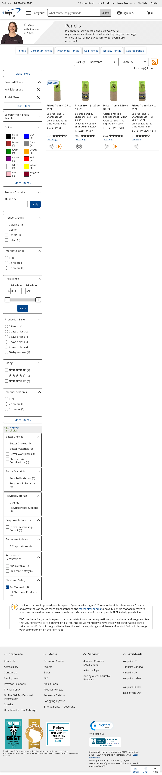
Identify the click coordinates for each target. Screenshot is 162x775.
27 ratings (52, 140)
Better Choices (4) (20, 443)
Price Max (31, 285)
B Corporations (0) (21, 546)
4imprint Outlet (132, 687)
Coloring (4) (16, 224)
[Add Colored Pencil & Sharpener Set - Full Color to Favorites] (79, 146)
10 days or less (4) (19, 352)
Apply (35, 204)
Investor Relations (15, 684)
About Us (9, 661)
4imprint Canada (133, 667)
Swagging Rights (54, 701)
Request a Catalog (54, 695)
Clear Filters (23, 106)
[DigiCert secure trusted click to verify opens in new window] (102, 726)
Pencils (22, 50)
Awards (48, 667)
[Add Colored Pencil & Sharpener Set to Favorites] (50, 146)
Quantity (10, 199)
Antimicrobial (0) (19, 565)
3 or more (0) (16, 268)
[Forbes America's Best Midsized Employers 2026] (58, 734)
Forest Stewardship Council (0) (21, 528)
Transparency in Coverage (60, 707)
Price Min (16, 285)
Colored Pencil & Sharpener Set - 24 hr (115, 115)
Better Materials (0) (21, 448)
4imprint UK (130, 672)
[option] (13, 136)
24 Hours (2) (16, 326)
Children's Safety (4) (21, 571)
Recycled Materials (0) (22, 478)
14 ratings (81, 140)
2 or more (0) (16, 404)
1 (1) (11, 257)
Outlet (155, 3)
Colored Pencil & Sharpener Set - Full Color (86, 116)
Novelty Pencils (112, 50)
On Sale (142, 3)
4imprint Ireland (132, 678)
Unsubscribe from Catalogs (20, 710)
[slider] (7, 299)
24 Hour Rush (86, 3)
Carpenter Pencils (41, 50)
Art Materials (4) (19, 587)
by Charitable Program (97, 677)
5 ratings (137, 140)
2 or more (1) (16, 262)
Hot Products (106, 3)
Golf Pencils (91, 50)
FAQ (46, 678)
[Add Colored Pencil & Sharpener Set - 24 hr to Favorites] (107, 146)
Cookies (9, 705)
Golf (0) (13, 229)
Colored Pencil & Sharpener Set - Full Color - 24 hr (142, 116)
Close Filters (23, 73)
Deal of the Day (132, 692)
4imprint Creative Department (93, 662)
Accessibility (11, 667)
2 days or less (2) (18, 331)
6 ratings (109, 140)
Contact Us (10, 672)
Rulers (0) (14, 240)
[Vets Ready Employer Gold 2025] (34, 734)
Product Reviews (53, 689)
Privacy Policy (12, 690)
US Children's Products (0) (23, 594)
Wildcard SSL (97, 735)
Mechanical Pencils (68, 50)
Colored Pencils (135, 50)
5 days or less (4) (18, 342)
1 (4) (11, 398)
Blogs (47, 672)
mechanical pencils (90, 609)
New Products (126, 3)
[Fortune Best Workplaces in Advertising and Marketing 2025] (13, 734)
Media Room (51, 684)
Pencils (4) (15, 234)
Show (126, 62)
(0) (150, 13)
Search (105, 13)
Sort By (80, 62)
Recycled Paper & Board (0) (24, 509)
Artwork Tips (91, 670)
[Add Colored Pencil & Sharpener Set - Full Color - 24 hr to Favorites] (135, 146)
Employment (11, 678)
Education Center (54, 661)
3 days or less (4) (18, 336)
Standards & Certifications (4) (19, 461)
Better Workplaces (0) (22, 453)
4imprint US (130, 661)
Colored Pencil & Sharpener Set (55, 115)
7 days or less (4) (18, 347)
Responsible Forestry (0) (22, 485)
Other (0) (15, 502)
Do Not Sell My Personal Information (18, 697)
